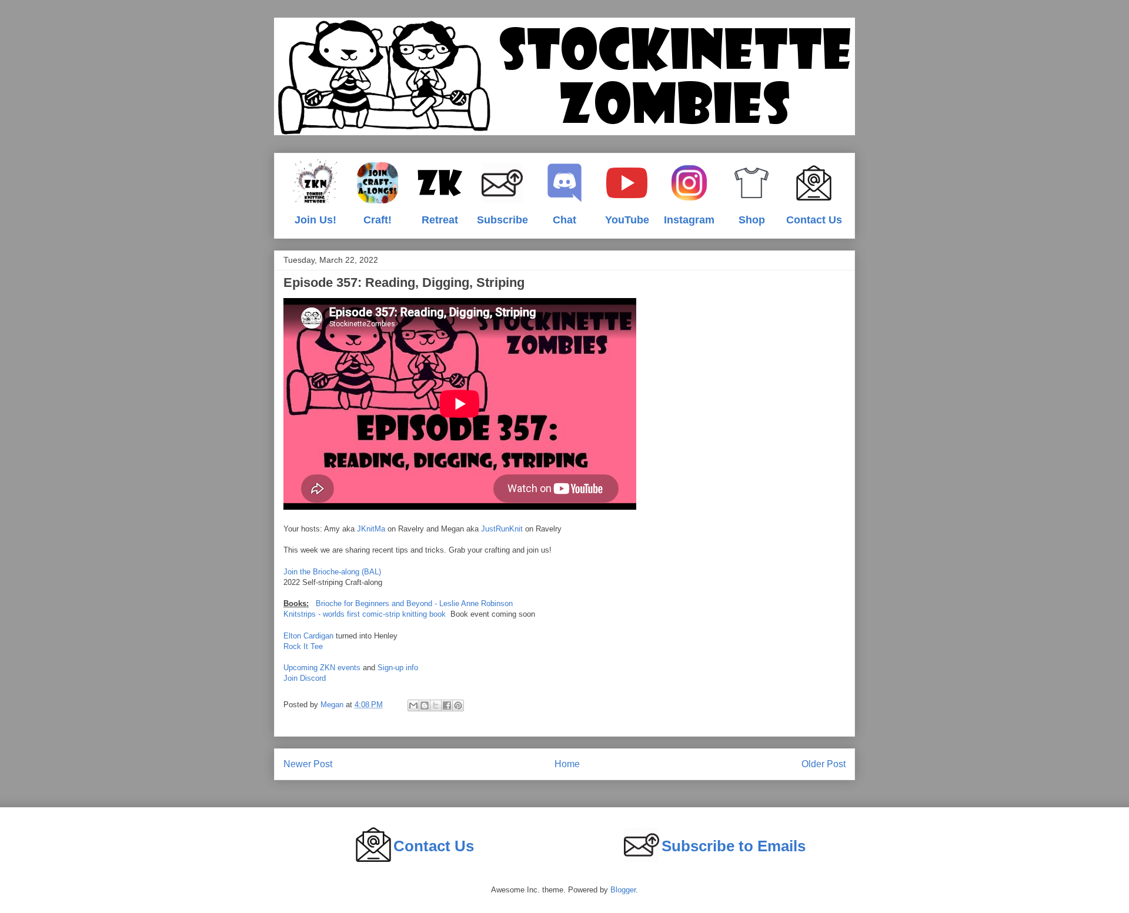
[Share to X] (436, 705)
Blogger (623, 889)
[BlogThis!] (424, 705)
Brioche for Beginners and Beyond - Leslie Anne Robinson (414, 603)
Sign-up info (398, 667)
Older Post (823, 764)
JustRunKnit (502, 528)
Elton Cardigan (308, 635)
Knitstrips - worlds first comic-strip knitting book (364, 614)
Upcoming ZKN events (321, 667)
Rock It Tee (303, 646)
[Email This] (413, 705)
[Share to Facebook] (447, 705)
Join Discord (304, 678)
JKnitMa (371, 528)
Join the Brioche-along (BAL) (332, 571)
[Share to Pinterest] (458, 705)
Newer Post (307, 764)
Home (567, 764)
